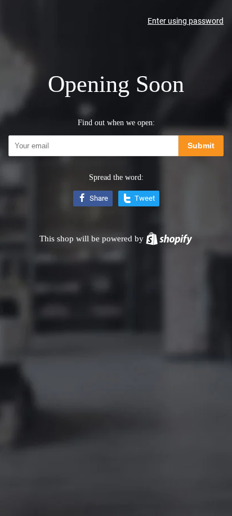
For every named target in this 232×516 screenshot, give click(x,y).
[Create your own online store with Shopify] (169, 238)
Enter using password (186, 20)
